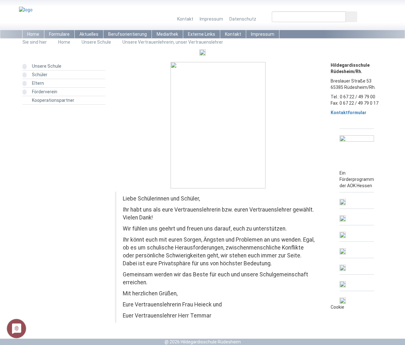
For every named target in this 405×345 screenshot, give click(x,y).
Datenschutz (242, 19)
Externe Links (201, 34)
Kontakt (185, 19)
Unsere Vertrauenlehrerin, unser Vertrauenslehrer (172, 42)
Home (33, 34)
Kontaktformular (348, 112)
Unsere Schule (96, 42)
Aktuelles (88, 34)
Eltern (38, 83)
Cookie (337, 307)
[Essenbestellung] (343, 264)
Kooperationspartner (53, 100)
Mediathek (167, 34)
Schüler (39, 74)
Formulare (59, 34)
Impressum (211, 19)
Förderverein (44, 91)
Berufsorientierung (127, 34)
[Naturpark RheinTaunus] (343, 215)
